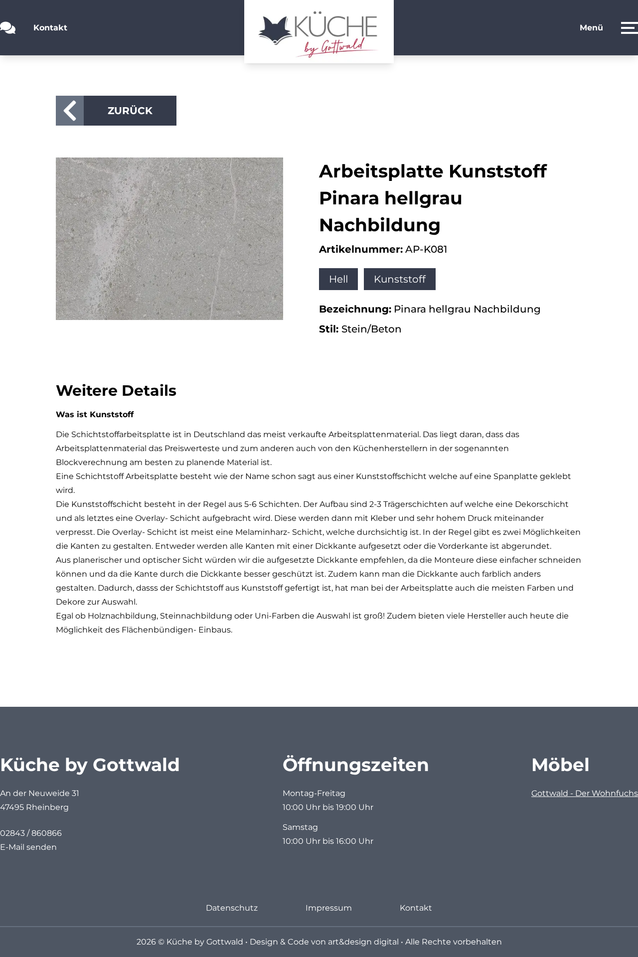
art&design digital (363, 942)
